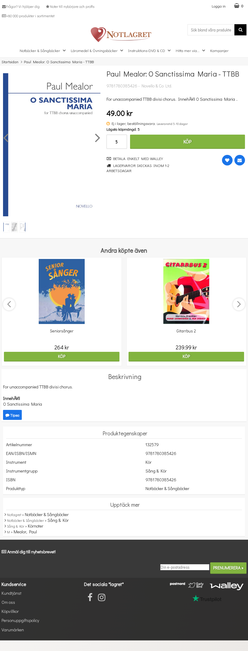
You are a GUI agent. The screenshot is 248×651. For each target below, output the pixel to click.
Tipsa (14, 414)
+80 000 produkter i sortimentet (30, 15)
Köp (187, 141)
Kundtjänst (11, 593)
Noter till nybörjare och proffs (72, 6)
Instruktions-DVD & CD (146, 50)
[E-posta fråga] (239, 160)
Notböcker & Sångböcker (40, 50)
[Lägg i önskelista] (227, 160)
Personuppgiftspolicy (20, 620)
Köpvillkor (10, 611)
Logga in (219, 5)
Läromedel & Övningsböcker (94, 50)
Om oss (8, 602)
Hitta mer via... (188, 50)
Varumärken (13, 630)
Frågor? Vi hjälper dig (23, 6)
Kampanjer (219, 50)
